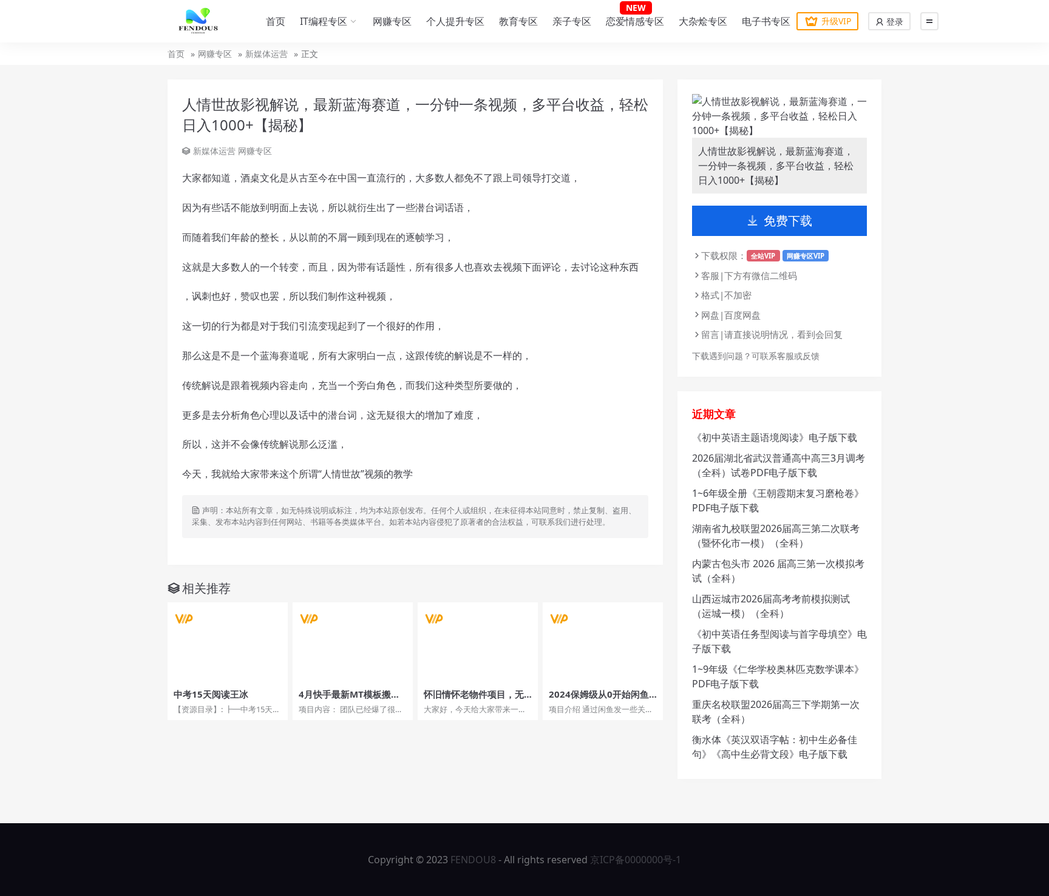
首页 (275, 21)
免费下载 (788, 220)
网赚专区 (392, 21)
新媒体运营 (266, 53)
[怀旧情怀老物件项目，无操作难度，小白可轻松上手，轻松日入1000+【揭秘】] (478, 642)
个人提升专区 (455, 21)
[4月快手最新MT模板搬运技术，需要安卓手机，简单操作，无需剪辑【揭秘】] (353, 642)
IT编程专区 (323, 21)
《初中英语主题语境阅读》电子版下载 (774, 437)
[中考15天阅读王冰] (228, 642)
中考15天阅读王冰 (211, 694)
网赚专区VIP (805, 255)
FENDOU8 (473, 859)
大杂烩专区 (703, 21)
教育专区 (518, 21)
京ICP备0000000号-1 (635, 859)
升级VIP (836, 21)
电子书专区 (766, 21)
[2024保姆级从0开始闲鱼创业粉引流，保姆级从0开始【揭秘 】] (603, 642)
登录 (893, 21)
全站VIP (763, 255)
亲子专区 (571, 21)
